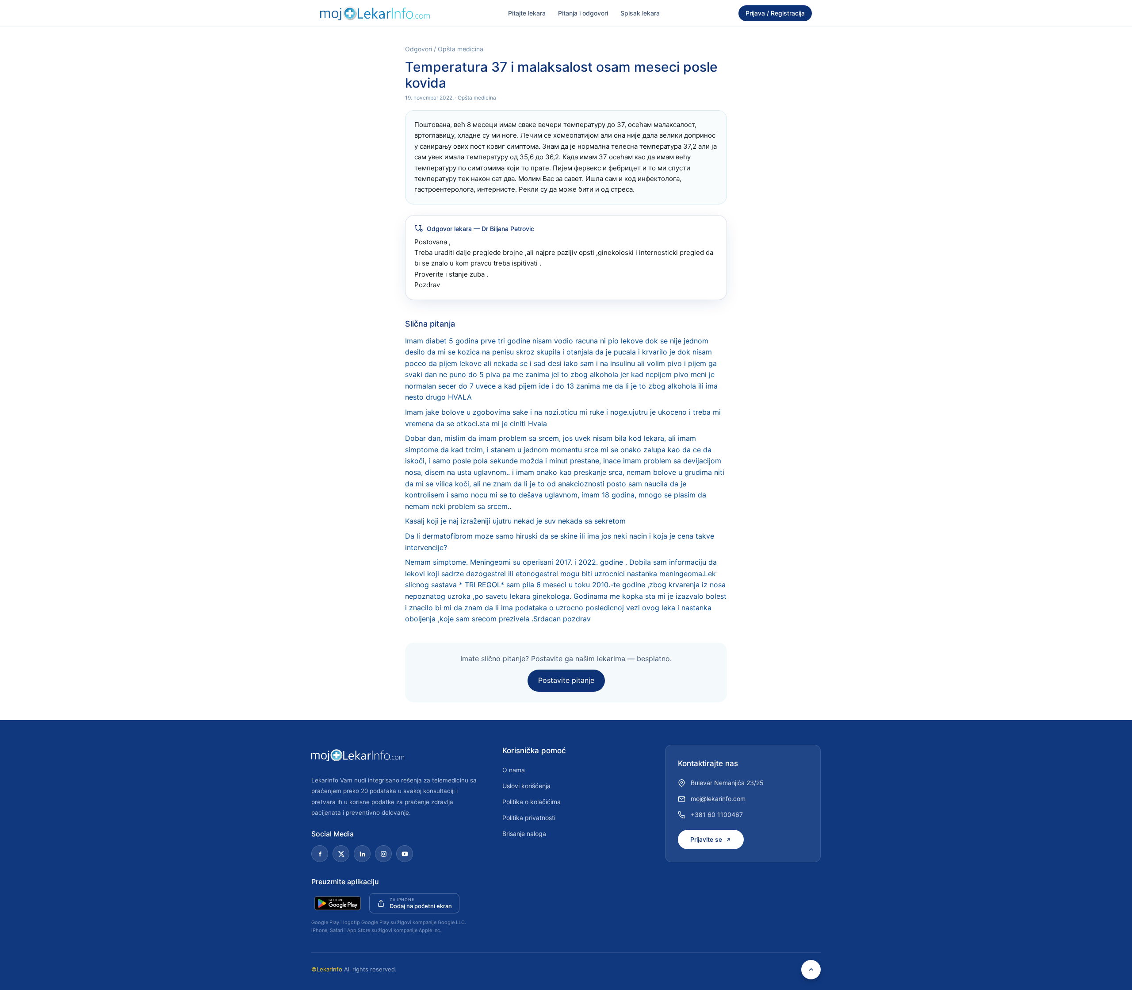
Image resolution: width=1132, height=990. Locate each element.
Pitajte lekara (527, 13)
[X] (341, 853)
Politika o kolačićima (531, 801)
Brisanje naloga (524, 833)
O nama (513, 770)
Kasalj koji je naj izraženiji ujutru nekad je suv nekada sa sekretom (515, 520)
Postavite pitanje (566, 680)
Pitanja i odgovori (583, 13)
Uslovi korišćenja (526, 786)
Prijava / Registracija (775, 13)
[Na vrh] (811, 969)
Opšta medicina (460, 49)
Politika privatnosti (528, 817)
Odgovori (418, 49)
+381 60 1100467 (717, 814)
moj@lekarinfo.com (718, 798)
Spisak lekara (640, 13)
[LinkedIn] (362, 853)
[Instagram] (383, 853)
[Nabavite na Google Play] (337, 903)
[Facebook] (319, 853)
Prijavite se (706, 839)
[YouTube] (404, 853)
